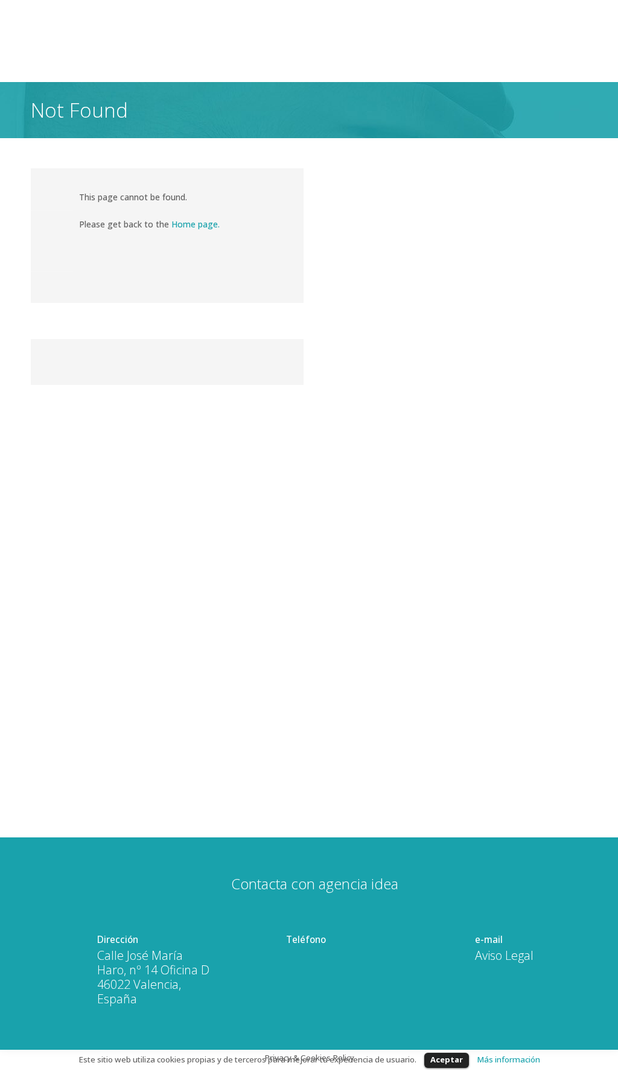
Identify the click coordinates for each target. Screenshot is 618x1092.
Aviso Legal (504, 955)
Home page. (195, 224)
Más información (508, 1059)
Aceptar (446, 1059)
